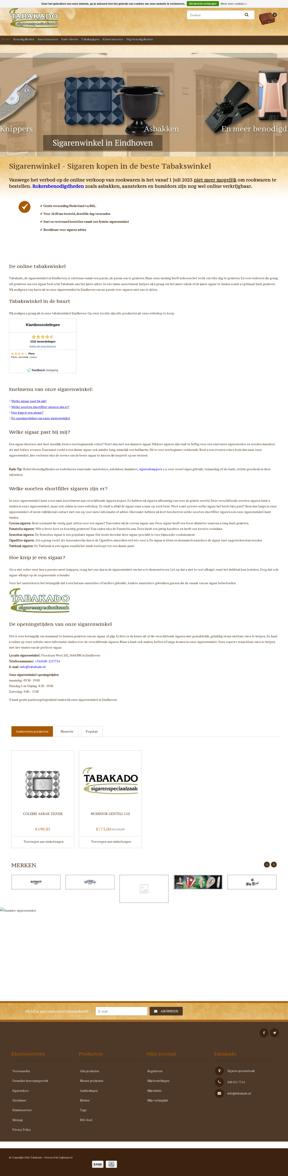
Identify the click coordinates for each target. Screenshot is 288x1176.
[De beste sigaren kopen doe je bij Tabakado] (56, 18)
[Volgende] (274, 864)
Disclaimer (19, 1100)
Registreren (154, 1071)
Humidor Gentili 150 (110, 814)
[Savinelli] (90, 882)
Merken (85, 1100)
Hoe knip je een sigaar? (27, 412)
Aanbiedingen (89, 1091)
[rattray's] (36, 882)
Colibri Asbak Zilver (43, 814)
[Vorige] (267, 864)
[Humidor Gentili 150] (110, 781)
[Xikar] (198, 882)
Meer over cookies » (234, 3)
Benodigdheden (23, 39)
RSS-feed (86, 1120)
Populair (92, 731)
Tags (83, 1110)
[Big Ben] (252, 882)
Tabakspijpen (90, 39)
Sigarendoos (20, 1091)
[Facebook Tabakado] (263, 1032)
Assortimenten (47, 39)
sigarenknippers (150, 469)
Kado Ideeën (69, 39)
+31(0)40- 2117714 (47, 661)
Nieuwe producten (91, 1081)
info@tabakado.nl (33, 667)
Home (6, 39)
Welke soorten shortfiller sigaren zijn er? (40, 407)
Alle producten (89, 1071)
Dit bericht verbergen (202, 3)
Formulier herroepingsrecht (30, 1081)
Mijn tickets (154, 1091)
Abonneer (169, 1011)
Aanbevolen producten (32, 731)
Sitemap (17, 1120)
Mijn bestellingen (158, 1081)
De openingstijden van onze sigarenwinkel (40, 418)
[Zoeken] (246, 15)
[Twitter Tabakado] (274, 1032)
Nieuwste (67, 731)
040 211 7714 (236, 1082)
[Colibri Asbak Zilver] (43, 781)
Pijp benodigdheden (139, 39)
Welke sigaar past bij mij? (29, 401)
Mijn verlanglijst (157, 1100)
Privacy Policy (21, 1130)
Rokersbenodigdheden (58, 186)
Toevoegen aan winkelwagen (43, 841)
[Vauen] (144, 889)
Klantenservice (113, 39)
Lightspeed (65, 1157)
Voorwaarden (21, 1071)
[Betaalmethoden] (98, 1164)
